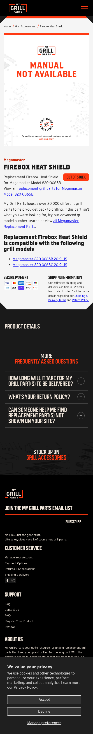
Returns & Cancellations (20, 569)
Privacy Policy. (26, 687)
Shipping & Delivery (17, 574)
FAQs (8, 615)
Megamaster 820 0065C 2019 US (40, 265)
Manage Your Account (19, 557)
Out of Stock (76, 177)
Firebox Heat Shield (51, 26)
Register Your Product (19, 621)
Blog (7, 604)
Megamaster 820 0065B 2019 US (40, 259)
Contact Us (12, 609)
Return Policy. (80, 300)
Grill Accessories (25, 26)
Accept (44, 699)
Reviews (10, 626)
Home (7, 26)
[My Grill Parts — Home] (46, 8)
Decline (44, 711)
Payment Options (16, 563)
